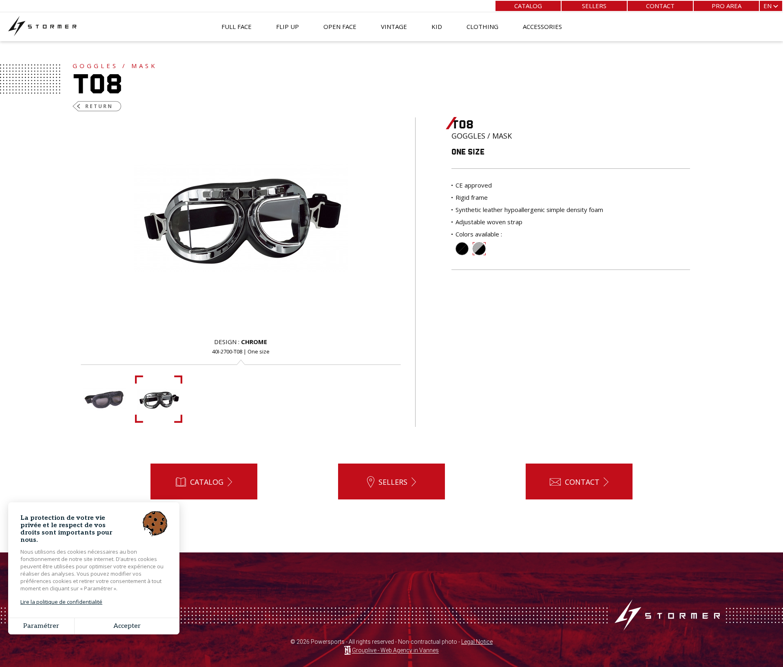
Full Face (236, 26)
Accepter (127, 626)
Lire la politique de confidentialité (61, 601)
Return (99, 106)
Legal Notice (477, 641)
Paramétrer (41, 626)
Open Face (339, 26)
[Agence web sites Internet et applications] (347, 650)
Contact (660, 6)
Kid (436, 26)
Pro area (726, 6)
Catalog (528, 6)
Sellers (594, 6)
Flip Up (287, 26)
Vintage (394, 26)
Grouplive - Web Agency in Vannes (395, 650)
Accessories (542, 26)
